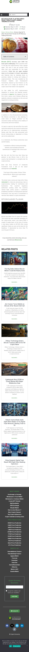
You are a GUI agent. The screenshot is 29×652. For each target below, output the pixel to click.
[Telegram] (17, 625)
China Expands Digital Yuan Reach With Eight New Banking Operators (14, 462)
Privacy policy (16, 646)
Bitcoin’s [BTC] (6, 61)
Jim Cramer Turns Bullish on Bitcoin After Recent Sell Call (14, 305)
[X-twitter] (12, 625)
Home (3, 32)
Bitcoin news (18, 240)
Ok (10, 646)
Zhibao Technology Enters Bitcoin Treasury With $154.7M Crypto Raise (14, 342)
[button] (1, 14)
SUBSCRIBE (14, 596)
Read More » (14, 282)
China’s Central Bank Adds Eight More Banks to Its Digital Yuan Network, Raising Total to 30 (14, 422)
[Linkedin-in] (22, 625)
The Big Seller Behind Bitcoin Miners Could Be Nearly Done (14, 270)
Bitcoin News (9, 32)
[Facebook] (7, 625)
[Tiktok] (14, 629)
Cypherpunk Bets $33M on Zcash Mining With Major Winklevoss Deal (14, 381)
